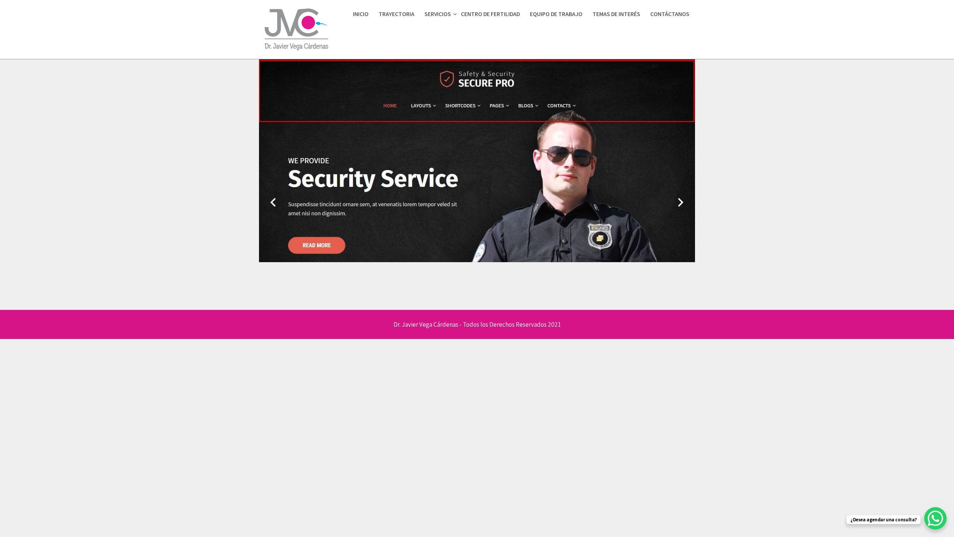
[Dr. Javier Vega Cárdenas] (296, 53)
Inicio (361, 14)
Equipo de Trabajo (556, 14)
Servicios (437, 14)
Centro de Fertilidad (490, 14)
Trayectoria (396, 14)
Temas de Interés (616, 14)
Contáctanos (669, 14)
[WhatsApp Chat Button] (935, 518)
